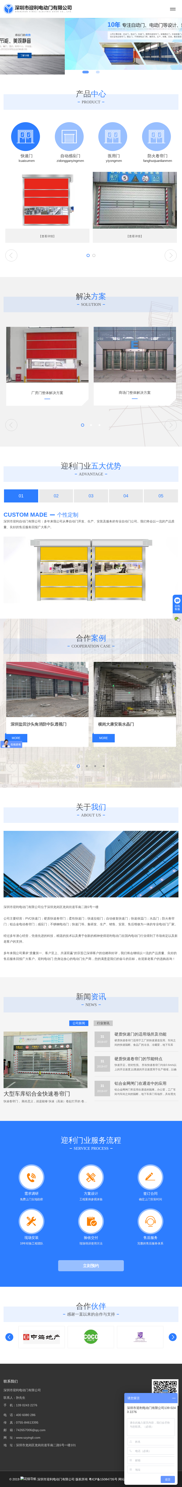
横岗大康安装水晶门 (116, 724)
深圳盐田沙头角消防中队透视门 (39, 724)
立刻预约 (91, 1265)
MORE (16, 738)
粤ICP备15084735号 (103, 1479)
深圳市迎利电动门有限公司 (55, 1479)
